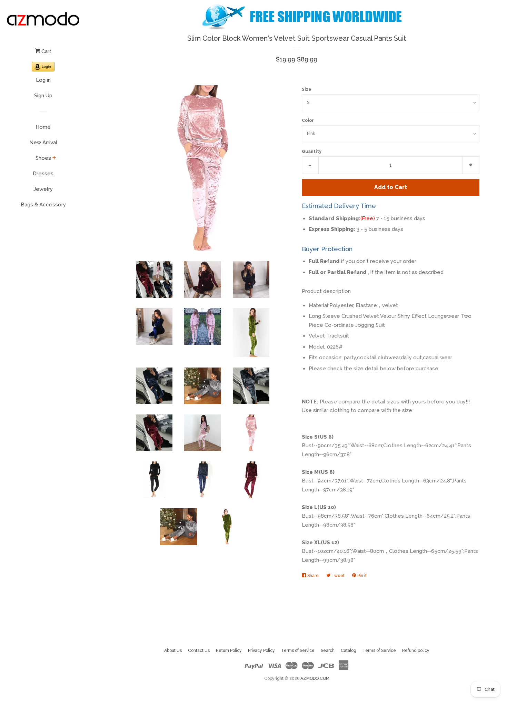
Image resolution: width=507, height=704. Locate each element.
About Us (173, 650)
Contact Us (199, 650)
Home (43, 127)
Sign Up (43, 95)
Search (328, 650)
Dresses (43, 173)
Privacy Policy (261, 650)
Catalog (348, 650)
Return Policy (229, 650)
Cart (45, 51)
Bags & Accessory (43, 205)
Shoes (43, 158)
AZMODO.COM (314, 678)
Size (306, 89)
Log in (43, 80)
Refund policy (415, 650)
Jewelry (43, 189)
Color (308, 120)
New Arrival (43, 142)
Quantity (311, 151)
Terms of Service (298, 650)
